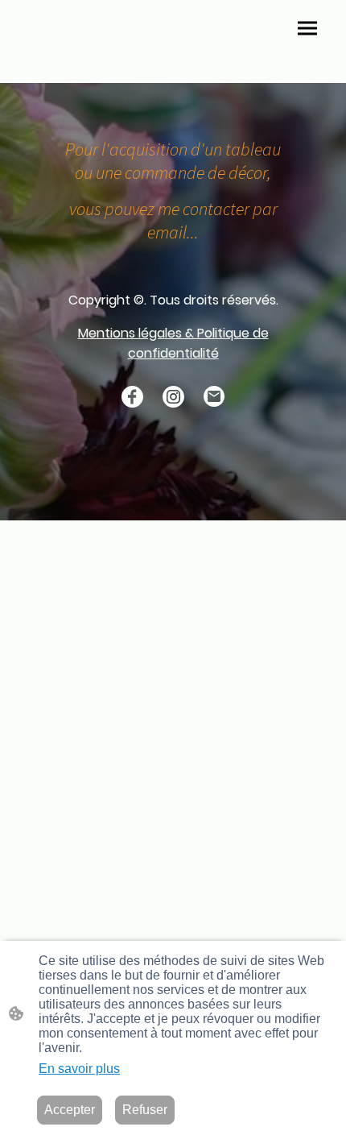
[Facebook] (132, 397)
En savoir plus (79, 1068)
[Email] (214, 397)
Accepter (69, 1109)
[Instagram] (173, 397)
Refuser (144, 1109)
